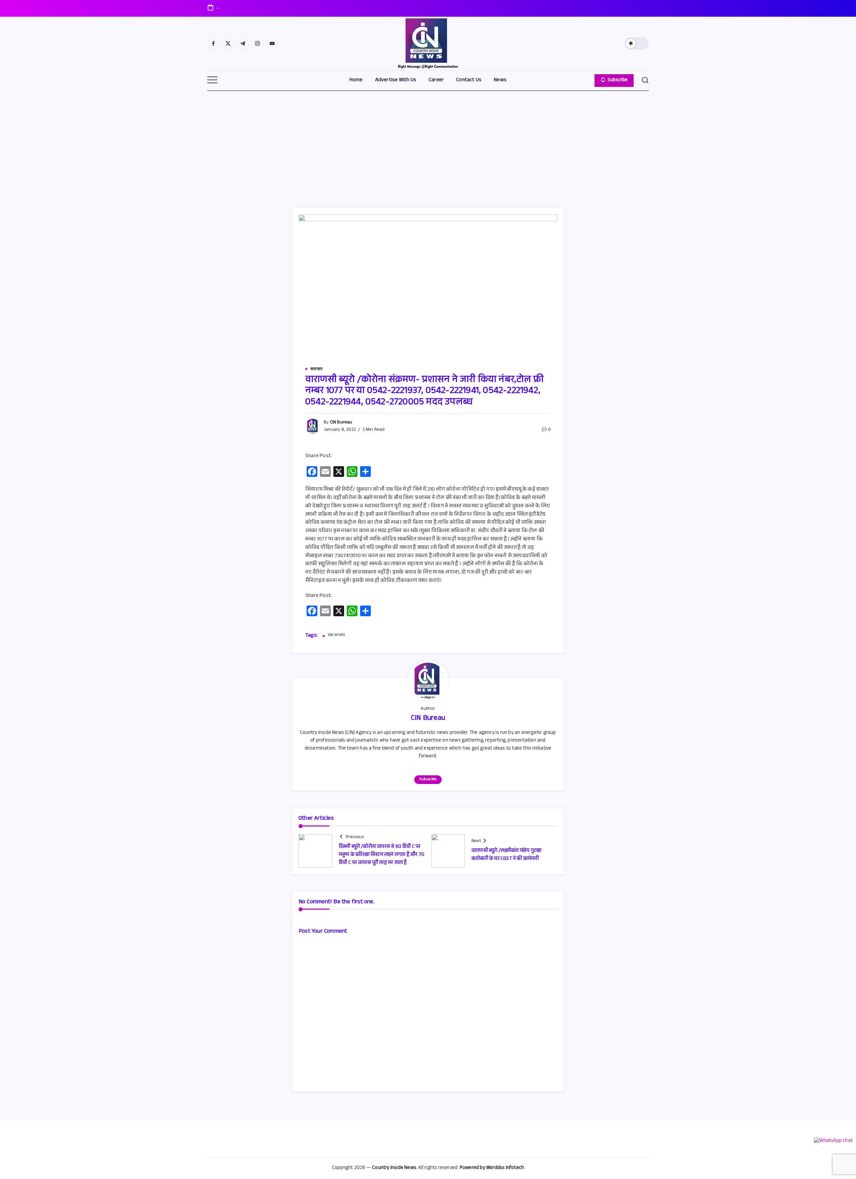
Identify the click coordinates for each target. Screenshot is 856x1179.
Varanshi (336, 635)
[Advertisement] (428, 140)
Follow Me (428, 779)
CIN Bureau (341, 423)
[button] (637, 43)
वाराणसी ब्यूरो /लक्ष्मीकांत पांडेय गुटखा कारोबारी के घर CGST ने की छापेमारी (506, 855)
